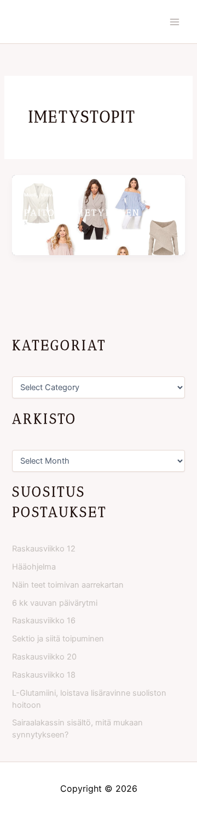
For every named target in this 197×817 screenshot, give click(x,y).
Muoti (30, 195)
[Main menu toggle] (174, 21)
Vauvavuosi (53, 195)
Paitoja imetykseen (82, 212)
